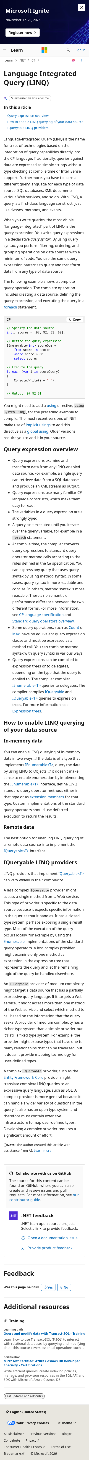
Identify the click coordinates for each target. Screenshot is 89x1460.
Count (74, 627)
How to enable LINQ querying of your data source (45, 122)
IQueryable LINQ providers (28, 128)
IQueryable (54, 691)
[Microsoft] (44, 50)
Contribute (12, 1440)
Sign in (80, 50)
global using (37, 431)
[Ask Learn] (73, 60)
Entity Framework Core (23, 1077)
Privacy (31, 1440)
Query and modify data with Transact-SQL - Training (44, 1333)
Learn (9, 60)
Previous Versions (42, 1434)
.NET (22, 60)
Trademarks (13, 1453)
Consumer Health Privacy (23, 1447)
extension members (47, 796)
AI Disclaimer (14, 1434)
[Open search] (68, 50)
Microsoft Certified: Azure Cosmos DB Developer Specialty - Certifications (42, 1363)
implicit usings (38, 424)
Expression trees (26, 711)
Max (16, 633)
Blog (65, 1434)
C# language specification (41, 614)
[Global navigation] (4, 50)
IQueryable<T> (25, 698)
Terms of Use (61, 1447)
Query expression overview (28, 115)
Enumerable (14, 941)
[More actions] (81, 60)
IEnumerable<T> (26, 685)
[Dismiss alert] (81, 7)
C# (33, 60)
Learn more (42, 1150)
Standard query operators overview (43, 621)
